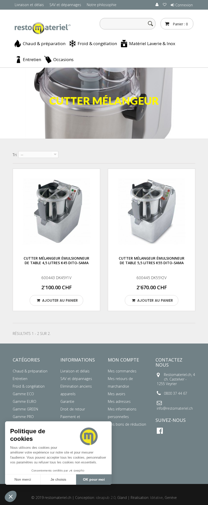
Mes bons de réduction (127, 424)
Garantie (67, 401)
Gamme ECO (23, 393)
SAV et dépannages (65, 4)
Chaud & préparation (44, 43)
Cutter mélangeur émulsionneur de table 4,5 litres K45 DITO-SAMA (56, 260)
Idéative (156, 497)
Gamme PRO (23, 416)
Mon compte (123, 360)
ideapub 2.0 (105, 497)
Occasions (63, 59)
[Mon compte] (157, 4)
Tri (15, 154)
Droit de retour (72, 409)
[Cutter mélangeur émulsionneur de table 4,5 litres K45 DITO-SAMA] (56, 211)
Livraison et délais (29, 4)
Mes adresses (119, 401)
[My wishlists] (165, 4)
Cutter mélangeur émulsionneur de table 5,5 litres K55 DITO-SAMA (151, 260)
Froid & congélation (97, 43)
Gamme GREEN (25, 409)
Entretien (32, 59)
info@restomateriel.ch (175, 408)
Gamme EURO (24, 401)
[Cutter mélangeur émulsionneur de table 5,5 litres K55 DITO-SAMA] (151, 211)
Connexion (184, 5)
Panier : (180, 24)
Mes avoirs (116, 393)
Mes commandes (122, 371)
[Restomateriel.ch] (40, 28)
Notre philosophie (101, 4)
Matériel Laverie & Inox (152, 43)
